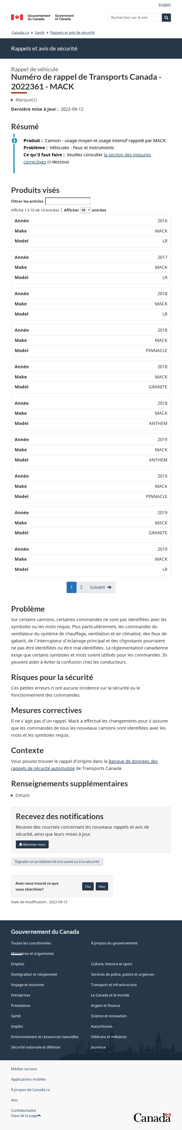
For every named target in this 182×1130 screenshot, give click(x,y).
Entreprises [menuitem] (20, 995)
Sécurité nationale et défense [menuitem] (35, 1047)
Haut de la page (24, 1115)
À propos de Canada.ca (30, 1089)
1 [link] (71, 588)
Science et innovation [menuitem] (109, 1016)
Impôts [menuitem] (17, 1026)
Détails (23, 795)
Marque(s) (26, 100)
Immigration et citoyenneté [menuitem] (34, 974)
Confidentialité (23, 1110)
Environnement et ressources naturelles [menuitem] (45, 1036)
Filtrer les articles (27, 201)
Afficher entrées (85, 210)
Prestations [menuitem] (20, 1005)
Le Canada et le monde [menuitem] (110, 995)
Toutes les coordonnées (31, 943)
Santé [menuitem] (16, 1016)
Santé (39, 32)
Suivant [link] (97, 587)
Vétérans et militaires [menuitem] (109, 1036)
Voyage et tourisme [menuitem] (27, 984)
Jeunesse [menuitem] (98, 1047)
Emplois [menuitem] (17, 963)
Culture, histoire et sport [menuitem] (111, 963)
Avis (14, 1100)
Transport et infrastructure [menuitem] (114, 984)
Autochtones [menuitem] (102, 1026)
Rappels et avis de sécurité (72, 32)
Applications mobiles (28, 1079)
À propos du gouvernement (114, 943)
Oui (88, 886)
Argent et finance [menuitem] (105, 1005)
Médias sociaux (24, 1068)
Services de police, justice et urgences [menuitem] (122, 974)
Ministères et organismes (32, 953)
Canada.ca (20, 32)
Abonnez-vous (33, 844)
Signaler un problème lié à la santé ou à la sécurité (57, 861)
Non (102, 886)
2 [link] (81, 588)
